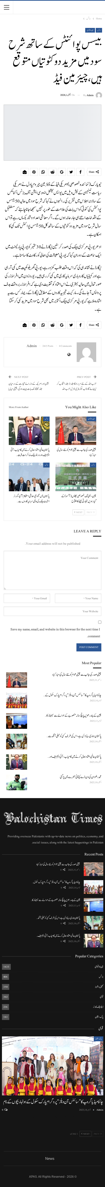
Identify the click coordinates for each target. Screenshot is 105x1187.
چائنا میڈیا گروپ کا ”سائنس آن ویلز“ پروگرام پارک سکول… (56, 882)
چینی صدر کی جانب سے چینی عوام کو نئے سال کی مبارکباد (58, 864)
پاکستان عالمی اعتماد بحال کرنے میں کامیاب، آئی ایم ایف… (58, 935)
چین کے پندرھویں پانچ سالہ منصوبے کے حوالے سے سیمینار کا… (55, 900)
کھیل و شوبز (99, 986)
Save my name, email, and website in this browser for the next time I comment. (55, 633)
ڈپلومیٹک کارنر (98, 1007)
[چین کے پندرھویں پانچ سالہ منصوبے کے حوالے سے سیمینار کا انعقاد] (16, 721)
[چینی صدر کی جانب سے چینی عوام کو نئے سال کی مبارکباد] (75, 431)
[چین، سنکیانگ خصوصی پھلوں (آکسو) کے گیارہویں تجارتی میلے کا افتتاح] (75, 477)
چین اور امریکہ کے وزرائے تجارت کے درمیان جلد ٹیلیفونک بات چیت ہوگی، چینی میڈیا (29, 386)
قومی (101, 997)
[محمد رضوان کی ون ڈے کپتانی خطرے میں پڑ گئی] (16, 782)
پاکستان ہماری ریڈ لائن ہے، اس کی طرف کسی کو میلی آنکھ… (58, 917)
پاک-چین (99, 1017)
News (49, 1158)
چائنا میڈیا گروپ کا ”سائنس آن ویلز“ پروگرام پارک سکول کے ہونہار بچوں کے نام (53, 1102)
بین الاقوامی (90, 30)
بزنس (98, 30)
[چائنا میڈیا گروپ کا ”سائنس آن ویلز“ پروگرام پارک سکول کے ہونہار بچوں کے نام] (16, 700)
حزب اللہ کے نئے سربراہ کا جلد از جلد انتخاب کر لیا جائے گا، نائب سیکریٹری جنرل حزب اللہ (76, 386)
